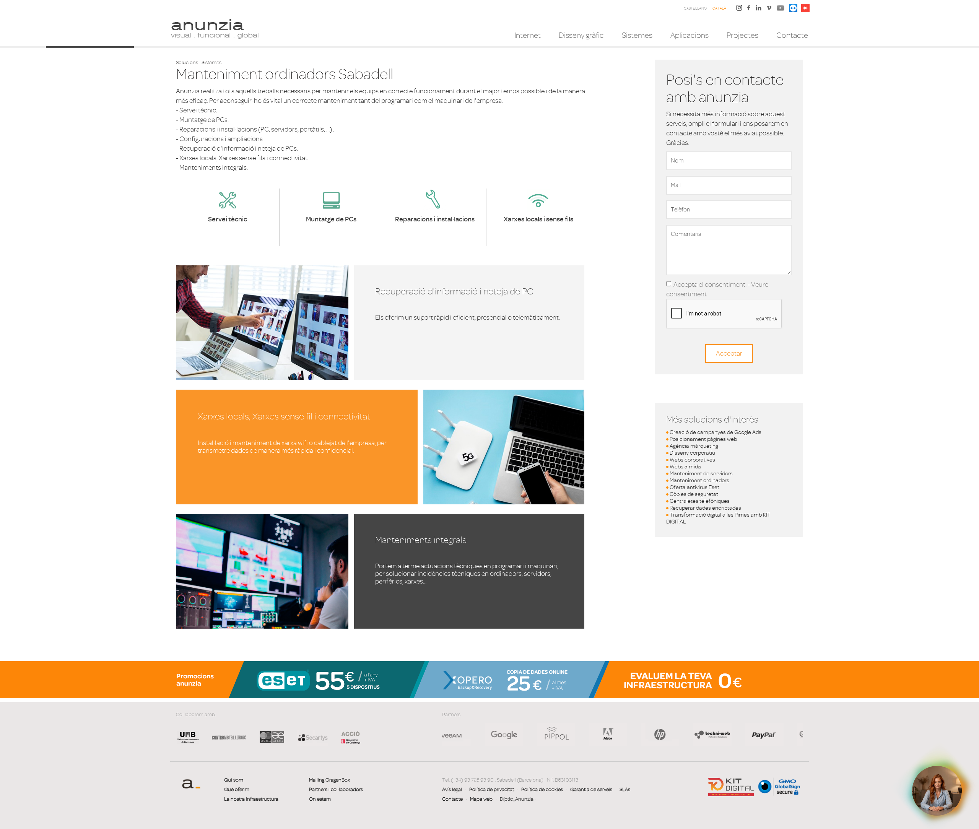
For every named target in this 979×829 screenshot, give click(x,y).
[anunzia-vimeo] (769, 10)
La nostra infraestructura (251, 799)
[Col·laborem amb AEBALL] (272, 743)
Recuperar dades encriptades (705, 508)
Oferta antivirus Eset (694, 487)
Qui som (233, 780)
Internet (527, 35)
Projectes (742, 35)
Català (719, 8)
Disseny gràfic (581, 35)
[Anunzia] (214, 28)
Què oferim (236, 789)
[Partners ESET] (791, 734)
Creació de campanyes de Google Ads (715, 432)
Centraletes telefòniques (700, 501)
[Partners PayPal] (687, 734)
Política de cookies (542, 789)
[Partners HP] (479, 734)
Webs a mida (685, 466)
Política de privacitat (491, 789)
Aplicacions (689, 35)
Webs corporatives (692, 460)
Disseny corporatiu (692, 453)
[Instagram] (739, 7)
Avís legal (452, 789)
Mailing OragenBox (329, 780)
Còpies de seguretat (694, 494)
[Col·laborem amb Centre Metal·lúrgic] (226, 743)
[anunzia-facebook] (749, 10)
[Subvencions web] (731, 786)
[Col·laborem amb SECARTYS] (312, 737)
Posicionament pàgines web (703, 439)
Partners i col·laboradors (336, 789)
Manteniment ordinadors (699, 480)
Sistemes (637, 35)
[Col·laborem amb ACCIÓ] (347, 737)
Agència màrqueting (694, 446)
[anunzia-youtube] (780, 10)
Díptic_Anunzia (516, 799)
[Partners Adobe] (531, 734)
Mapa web (481, 799)
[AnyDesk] (805, 7)
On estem (320, 799)
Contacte (792, 35)
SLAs (625, 789)
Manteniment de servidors (701, 473)
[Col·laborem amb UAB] (188, 743)
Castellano (695, 8)
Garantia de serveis (591, 789)
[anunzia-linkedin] (758, 10)
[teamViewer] (793, 7)
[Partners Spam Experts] (739, 734)
